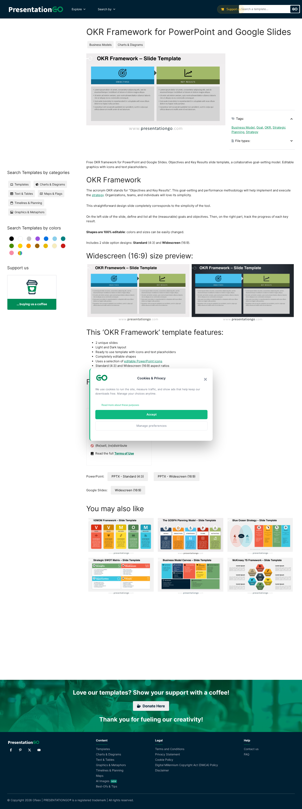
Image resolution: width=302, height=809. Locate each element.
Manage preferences (151, 425)
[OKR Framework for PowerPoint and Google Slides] (138, 293)
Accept (151, 414)
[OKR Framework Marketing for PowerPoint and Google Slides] (243, 293)
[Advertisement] (262, 79)
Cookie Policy (164, 759)
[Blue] (46, 238)
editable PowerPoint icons (143, 361)
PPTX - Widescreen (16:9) (176, 476)
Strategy (252, 132)
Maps (99, 775)
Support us (233, 9)
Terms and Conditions (169, 749)
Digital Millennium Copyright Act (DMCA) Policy (186, 765)
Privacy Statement (167, 754)
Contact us (251, 749)
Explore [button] (77, 9)
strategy (98, 195)
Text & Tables (105, 759)
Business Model (243, 127)
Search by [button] (105, 9)
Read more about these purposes (120, 404)
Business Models (100, 44)
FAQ (246, 754)
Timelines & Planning (109, 770)
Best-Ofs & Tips (106, 786)
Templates (103, 749)
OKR (268, 127)
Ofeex (37, 800)
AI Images (102, 781)
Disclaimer (162, 770)
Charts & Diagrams (130, 44)
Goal (259, 127)
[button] (205, 379)
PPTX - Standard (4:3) (128, 476)
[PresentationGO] (36, 9)
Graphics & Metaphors (111, 765)
